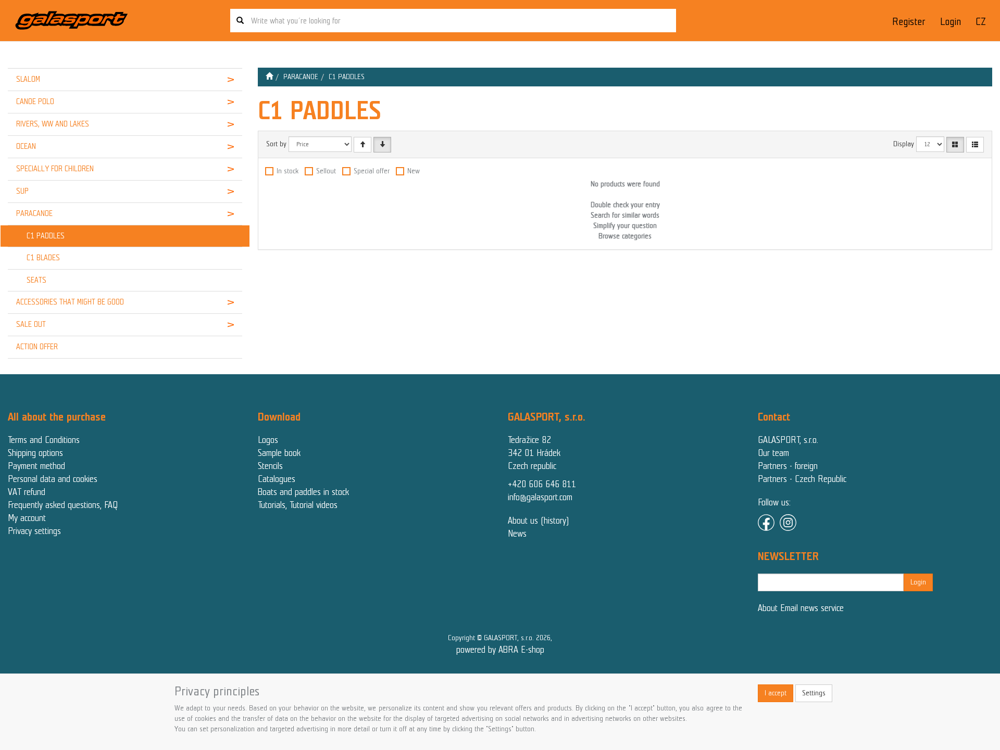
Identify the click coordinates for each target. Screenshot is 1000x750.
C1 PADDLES (46, 236)
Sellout (326, 171)
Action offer (37, 346)
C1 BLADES (43, 257)
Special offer (372, 171)
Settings (814, 693)
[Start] (269, 77)
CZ (981, 21)
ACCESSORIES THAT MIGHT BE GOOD (70, 302)
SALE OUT (31, 324)
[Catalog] (955, 144)
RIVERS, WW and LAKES (52, 124)
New (413, 171)
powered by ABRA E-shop (500, 649)
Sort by (276, 144)
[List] (975, 144)
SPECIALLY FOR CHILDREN (55, 168)
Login (950, 21)
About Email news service (801, 608)
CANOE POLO (35, 101)
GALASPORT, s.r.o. (788, 440)
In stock (287, 171)
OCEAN (26, 146)
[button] (222, 80)
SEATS (36, 280)
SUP (22, 191)
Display (903, 144)
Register (908, 21)
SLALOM (28, 79)
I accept (775, 693)
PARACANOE (34, 213)
